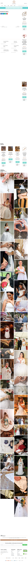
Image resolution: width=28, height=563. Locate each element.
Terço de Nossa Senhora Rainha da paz (10, 154)
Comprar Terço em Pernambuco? (6, 50)
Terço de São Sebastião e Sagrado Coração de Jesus (3, 155)
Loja (2, 5)
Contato (11, 5)
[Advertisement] (10, 20)
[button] (1, 13)
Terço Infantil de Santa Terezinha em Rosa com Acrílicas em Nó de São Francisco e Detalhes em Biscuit (24, 43)
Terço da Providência (16, 50)
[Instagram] (1, 554)
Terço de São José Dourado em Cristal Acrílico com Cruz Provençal (24, 154)
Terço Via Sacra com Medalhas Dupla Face (24, 19)
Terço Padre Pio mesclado (17, 155)
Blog (8, 5)
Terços (5, 5)
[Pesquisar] (26, 5)
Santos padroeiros (3, 152)
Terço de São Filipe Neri (24, 90)
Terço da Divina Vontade (5, 42)
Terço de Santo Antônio (16, 46)
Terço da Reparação (15, 42)
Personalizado (17, 152)
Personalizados (24, 88)
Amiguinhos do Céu (24, 39)
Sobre (14, 5)
